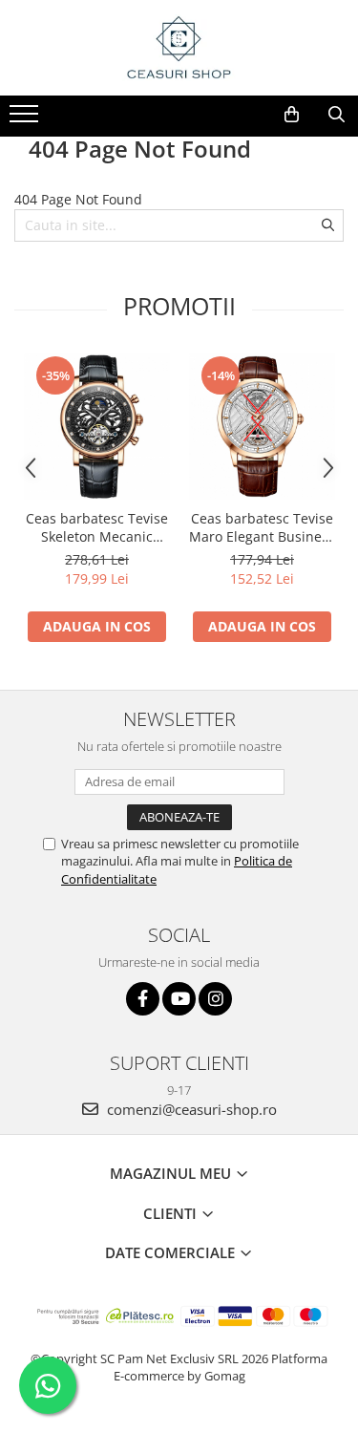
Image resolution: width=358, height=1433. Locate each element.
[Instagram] (215, 999)
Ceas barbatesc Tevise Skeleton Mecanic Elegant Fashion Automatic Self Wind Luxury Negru (97, 527)
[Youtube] (179, 999)
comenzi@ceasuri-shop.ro (190, 1109)
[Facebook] (142, 999)
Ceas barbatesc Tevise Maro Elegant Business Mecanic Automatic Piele (262, 527)
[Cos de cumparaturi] (291, 115)
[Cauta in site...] (336, 115)
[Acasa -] (179, 47)
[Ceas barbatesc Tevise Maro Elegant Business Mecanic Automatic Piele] (262, 426)
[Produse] (26, 119)
